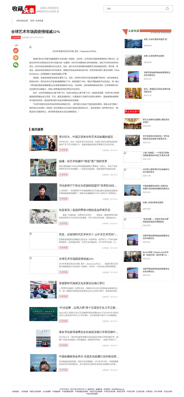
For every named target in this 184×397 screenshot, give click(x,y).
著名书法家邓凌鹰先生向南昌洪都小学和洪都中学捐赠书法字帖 (96, 332)
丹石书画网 (158, 391)
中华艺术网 (131, 391)
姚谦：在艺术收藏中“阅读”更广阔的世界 (83, 161)
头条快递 (39, 21)
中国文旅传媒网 (92, 394)
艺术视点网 (140, 391)
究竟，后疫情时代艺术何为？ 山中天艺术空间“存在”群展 (93, 234)
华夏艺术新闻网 (35, 391)
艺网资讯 (149, 391)
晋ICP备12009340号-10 (78, 389)
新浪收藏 (25, 391)
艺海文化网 (168, 391)
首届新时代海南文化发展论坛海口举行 (82, 283)
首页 (32, 21)
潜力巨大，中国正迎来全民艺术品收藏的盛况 (86, 136)
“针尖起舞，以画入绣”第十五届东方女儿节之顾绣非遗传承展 (95, 307)
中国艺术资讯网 (109, 391)
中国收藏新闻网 (67, 391)
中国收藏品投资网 (81, 391)
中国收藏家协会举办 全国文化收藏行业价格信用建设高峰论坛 (95, 356)
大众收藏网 (47, 391)
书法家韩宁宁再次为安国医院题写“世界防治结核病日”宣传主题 (96, 185)
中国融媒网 (56, 391)
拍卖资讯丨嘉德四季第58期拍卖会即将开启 (84, 209)
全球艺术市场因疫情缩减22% (76, 258)
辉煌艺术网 (121, 391)
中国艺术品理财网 (95, 391)
